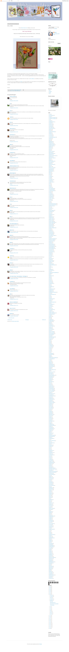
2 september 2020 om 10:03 (14, 291)
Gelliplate (50, 269)
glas (49, 274)
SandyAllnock (51, 452)
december (51, 595)
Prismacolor (51, 429)
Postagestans (51, 424)
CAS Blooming (52, 605)
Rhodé (11, 242)
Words (50, 570)
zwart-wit (50, 577)
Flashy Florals (51, 260)
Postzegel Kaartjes (52, 425)
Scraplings (50, 459)
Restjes (50, 437)
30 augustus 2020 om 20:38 (14, 239)
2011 (50, 625)
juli (50, 606)
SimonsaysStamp (51, 474)
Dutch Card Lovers (24, 27)
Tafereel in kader (51, 508)
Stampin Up (51, 489)
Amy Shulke (32, 78)
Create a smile (51, 198)
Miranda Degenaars (52, 375)
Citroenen (50, 187)
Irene (10, 110)
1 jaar (50, 114)
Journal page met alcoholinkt (54, 603)
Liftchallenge (51, 354)
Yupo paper (50, 572)
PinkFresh (50, 417)
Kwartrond (50, 344)
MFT (49, 370)
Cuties (50, 202)
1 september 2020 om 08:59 (14, 278)
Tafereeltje (50, 509)
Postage (50, 423)
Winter (50, 565)
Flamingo (50, 259)
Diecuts (50, 213)
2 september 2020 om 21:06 (14, 299)
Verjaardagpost (51, 545)
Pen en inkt (50, 406)
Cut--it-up (50, 200)
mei (50, 609)
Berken (50, 149)
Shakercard (50, 463)
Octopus (50, 392)
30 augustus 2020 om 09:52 (14, 125)
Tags (49, 513)
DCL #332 (51, 601)
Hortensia (50, 299)
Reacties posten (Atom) (15, 321)
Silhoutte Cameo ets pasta (53, 471)
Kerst (50, 318)
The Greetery (51, 521)
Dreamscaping (51, 233)
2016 (50, 619)
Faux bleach (51, 256)
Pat (10, 204)
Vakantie (50, 536)
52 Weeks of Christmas (52, 117)
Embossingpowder (52, 248)
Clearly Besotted (51, 189)
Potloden (50, 426)
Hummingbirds (51, 304)
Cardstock (50, 180)
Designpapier (51, 211)
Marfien (11, 235)
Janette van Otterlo (13, 96)
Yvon (50, 93)
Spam (50, 486)
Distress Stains (51, 223)
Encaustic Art (51, 249)
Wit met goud (51, 566)
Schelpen (50, 453)
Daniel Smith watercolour (52, 204)
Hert (49, 295)
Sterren (50, 500)
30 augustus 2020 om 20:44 (14, 245)
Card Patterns (51, 179)
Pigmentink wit (51, 414)
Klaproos (50, 327)
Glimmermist (51, 275)
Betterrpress (51, 154)
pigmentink (50, 413)
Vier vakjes (50, 547)
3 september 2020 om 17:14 (14, 305)
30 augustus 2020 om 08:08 (14, 100)
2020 (50, 594)
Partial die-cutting (51, 402)
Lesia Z (50, 351)
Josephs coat (51, 311)
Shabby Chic (51, 461)
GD (49, 268)
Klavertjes (50, 328)
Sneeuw (50, 481)
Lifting (50, 355)
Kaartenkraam (12, 134)
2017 (50, 618)
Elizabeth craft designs (52, 238)
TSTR (50, 530)
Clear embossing (51, 188)
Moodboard (50, 379)
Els (10, 103)
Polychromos (18, 90)
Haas (50, 284)
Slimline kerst (51, 477)
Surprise (50, 507)
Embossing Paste (51, 245)
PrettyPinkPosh (51, 428)
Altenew (50, 129)
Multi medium (51, 381)
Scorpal (50, 458)
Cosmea (50, 192)
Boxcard (50, 173)
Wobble (50, 569)
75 (49, 119)
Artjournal (50, 138)
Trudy (11, 210)
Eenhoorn (50, 236)
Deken (50, 209)
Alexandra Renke (51, 128)
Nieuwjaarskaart (51, 388)
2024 (50, 589)
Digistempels (51, 214)
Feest (50, 257)
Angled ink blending (52, 131)
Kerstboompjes (51, 320)
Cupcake (50, 199)
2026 (50, 586)
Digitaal (50, 215)
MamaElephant (51, 364)
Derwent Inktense (51, 210)
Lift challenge (51, 353)
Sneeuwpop (51, 482)
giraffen (50, 273)
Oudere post (44, 319)
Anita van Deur (12, 128)
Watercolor (50, 556)
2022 (50, 591)
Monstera (50, 378)
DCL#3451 (50, 208)
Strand (50, 501)
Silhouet (50, 465)
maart (51, 611)
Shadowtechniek (51, 462)
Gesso (50, 271)
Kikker (50, 322)
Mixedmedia (51, 377)
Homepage (27, 319)
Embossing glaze (51, 244)
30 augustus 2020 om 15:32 (14, 207)
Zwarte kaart (51, 578)
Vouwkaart (50, 553)
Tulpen (50, 532)
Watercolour (51, 558)
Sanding (50, 451)
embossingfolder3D (52, 246)
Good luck (50, 281)
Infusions (50, 308)
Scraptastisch (12, 152)
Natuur (50, 382)
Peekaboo (50, 405)
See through (51, 460)
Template (50, 518)
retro (49, 439)
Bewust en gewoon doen (52, 155)
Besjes (50, 150)
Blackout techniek (51, 164)
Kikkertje (50, 323)
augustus (51, 600)
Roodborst (50, 446)
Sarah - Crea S (12, 308)
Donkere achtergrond (52, 227)
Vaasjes (50, 535)
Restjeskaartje (51, 438)
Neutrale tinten (51, 386)
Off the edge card (51, 393)
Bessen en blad (51, 151)
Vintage (50, 548)
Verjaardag (50, 544)
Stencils (50, 496)
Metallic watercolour (52, 369)
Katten (50, 317)
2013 (50, 623)
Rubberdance (51, 450)
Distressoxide (51, 225)
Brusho (50, 174)
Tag (49, 510)
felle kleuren (51, 258)
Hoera (50, 297)
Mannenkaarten (51, 365)
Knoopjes (50, 339)
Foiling (50, 262)
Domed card (51, 226)
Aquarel (50, 132)
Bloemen (11, 90)
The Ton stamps (51, 523)
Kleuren (50, 330)
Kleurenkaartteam (51, 333)
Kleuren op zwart (51, 332)
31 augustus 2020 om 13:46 (14, 267)
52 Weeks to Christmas (52, 118)
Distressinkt (50, 224)
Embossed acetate (51, 239)
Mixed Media (51, 376)
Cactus (50, 175)
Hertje (50, 296)
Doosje (50, 228)
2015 (50, 620)
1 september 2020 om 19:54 (14, 285)
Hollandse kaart (51, 298)
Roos (50, 447)
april (50, 610)
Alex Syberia (51, 127)
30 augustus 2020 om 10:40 (14, 149)
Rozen (50, 449)
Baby (50, 140)
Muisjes (50, 380)
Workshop (50, 571)
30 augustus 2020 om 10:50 (14, 157)
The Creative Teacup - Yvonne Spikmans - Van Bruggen (18, 276)
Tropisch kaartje (51, 529)
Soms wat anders (51, 485)
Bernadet (11, 313)
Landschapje (51, 345)
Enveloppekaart (51, 251)
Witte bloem (51, 567)
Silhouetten (50, 470)
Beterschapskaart (51, 153)
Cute (49, 201)
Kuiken (50, 343)
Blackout (50, 163)
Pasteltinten (51, 403)
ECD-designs (51, 234)
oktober (51, 597)
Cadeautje (50, 176)
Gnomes (50, 280)
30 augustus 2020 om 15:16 (14, 201)
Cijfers (50, 185)
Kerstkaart (50, 321)
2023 (50, 590)
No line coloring (14, 90)
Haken (50, 285)
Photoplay (50, 411)
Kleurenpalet (51, 334)
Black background (51, 161)
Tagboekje (50, 511)
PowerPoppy (51, 427)
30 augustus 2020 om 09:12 (14, 119)
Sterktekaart (51, 499)
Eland (50, 237)
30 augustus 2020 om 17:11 (14, 213)
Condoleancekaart (51, 190)
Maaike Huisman (12, 188)
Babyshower (51, 142)
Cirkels (50, 186)
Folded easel (51, 263)
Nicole (50, 92)
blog (21, 81)
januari (51, 614)
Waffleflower (51, 554)
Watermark (50, 559)
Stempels (50, 494)
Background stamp (52, 144)
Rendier (50, 434)
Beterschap (50, 152)
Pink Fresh (50, 415)
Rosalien (50, 91)
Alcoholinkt (50, 126)
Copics (50, 191)
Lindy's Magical (51, 358)
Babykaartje (51, 141)
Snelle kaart (51, 483)
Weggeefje (50, 560)
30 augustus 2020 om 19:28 (14, 232)
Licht (49, 352)
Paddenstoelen (51, 399)
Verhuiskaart (51, 543)
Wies (10, 216)
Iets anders (50, 306)
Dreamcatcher (51, 232)
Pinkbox (50, 416)
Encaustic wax (51, 250)
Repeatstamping (51, 436)
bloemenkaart (51, 168)
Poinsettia (50, 418)
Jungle (50, 315)
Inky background (51, 309)
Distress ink (50, 220)
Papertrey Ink (51, 401)
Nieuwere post (10, 319)
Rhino (50, 441)
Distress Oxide (51, 221)
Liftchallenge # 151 (52, 602)
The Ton (50, 522)
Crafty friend (51, 197)
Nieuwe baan (51, 387)
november (51, 596)
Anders (50, 130)
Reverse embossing (52, 440)
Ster (49, 498)
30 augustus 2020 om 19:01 (14, 227)
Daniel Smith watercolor (52, 203)
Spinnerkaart (51, 488)
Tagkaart (50, 512)
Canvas (50, 178)
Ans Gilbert (11, 248)
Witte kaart (50, 568)
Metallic (50, 368)
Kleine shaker (51, 329)
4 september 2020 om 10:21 (14, 310)
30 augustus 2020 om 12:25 (14, 178)
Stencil (50, 495)
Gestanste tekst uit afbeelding (53, 272)
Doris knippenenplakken (13, 223)
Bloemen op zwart (51, 167)
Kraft (49, 342)
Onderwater (51, 394)
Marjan (55, 32)
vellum (50, 542)
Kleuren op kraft (51, 331)
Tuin (49, 531)
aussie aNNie (12, 160)
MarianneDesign (51, 366)
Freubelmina (12, 281)
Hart (49, 287)
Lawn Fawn (50, 346)
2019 (50, 615)
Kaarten (50, 316)
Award (50, 139)
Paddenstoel (51, 398)
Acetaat (50, 120)
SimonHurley (51, 473)
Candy (50, 177)
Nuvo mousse (51, 391)
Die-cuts (50, 212)
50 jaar (50, 116)
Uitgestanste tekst (51, 534)
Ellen (50, 90)
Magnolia (50, 363)
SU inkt (50, 506)
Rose (50, 448)
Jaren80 (50, 310)
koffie (50, 340)
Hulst (50, 303)
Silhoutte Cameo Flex (52, 472)
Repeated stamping (52, 435)
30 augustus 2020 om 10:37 (14, 141)
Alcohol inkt (50, 125)
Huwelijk (50, 305)
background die (51, 143)
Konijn (50, 341)
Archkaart (50, 133)
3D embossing (51, 115)
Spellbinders (51, 487)
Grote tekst (50, 282)
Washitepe (50, 555)
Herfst (50, 293)
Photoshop (50, 412)
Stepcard (50, 497)
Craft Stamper (51, 196)
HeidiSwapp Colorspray (52, 292)
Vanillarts (50, 541)
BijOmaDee (50, 156)
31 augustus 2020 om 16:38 (14, 273)
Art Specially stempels (52, 137)
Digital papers (51, 216)
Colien (11, 122)
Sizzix (50, 475)
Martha (11, 144)
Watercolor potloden (52, 557)
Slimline (50, 476)
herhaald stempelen (52, 294)
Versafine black (51, 546)
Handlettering (51, 286)
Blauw (50, 165)
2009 (50, 628)
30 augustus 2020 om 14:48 (14, 194)
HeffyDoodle (51, 291)
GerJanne (11, 255)
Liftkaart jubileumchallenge (53, 357)
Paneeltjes (50, 400)
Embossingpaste (51, 247)
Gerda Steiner (51, 270)
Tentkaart (50, 519)
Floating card (51, 261)
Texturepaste (51, 520)
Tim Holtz (50, 524)
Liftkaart (50, 356)
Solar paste (50, 484)
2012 (50, 624)
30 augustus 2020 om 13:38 (14, 185)
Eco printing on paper (52, 235)
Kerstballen (50, 319)
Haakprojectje (51, 283)
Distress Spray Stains (52, 222)
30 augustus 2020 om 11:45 (14, 170)
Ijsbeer (50, 307)
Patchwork (50, 404)
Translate (55, 28)
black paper (51, 162)
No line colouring (51, 390)
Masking (50, 367)
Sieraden (50, 464)
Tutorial (50, 533)
